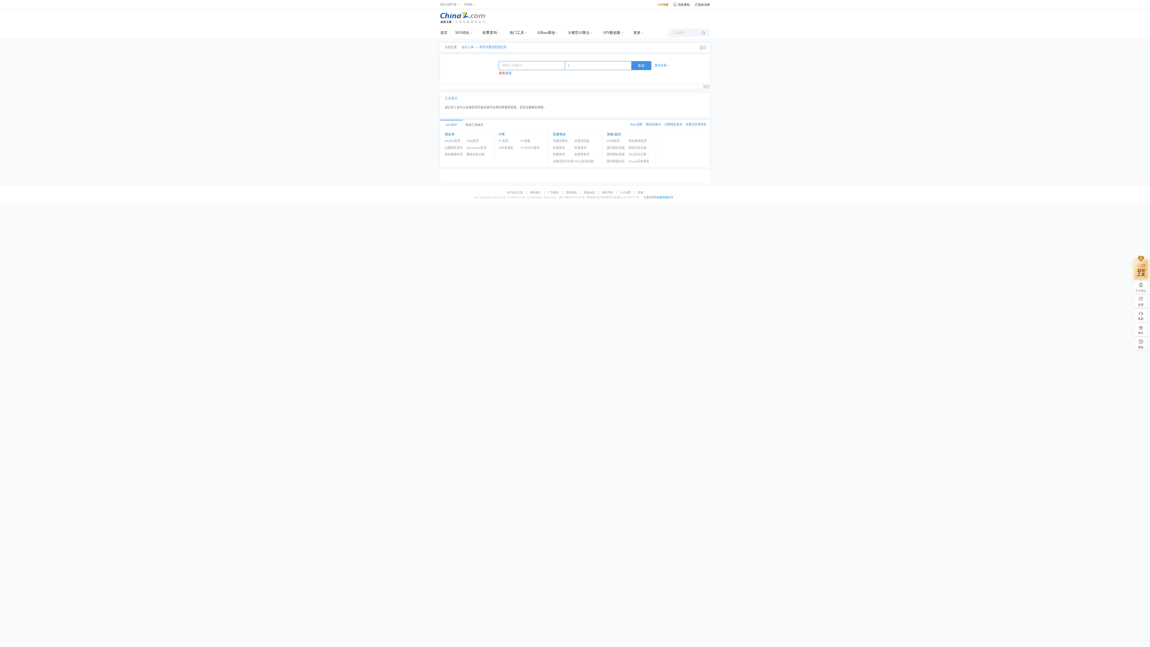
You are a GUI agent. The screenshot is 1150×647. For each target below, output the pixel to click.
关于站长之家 (515, 192)
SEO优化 (462, 33)
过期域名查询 (673, 124)
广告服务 (553, 192)
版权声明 (607, 192)
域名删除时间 (454, 154)
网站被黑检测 (638, 141)
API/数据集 (612, 33)
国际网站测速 (616, 154)
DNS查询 (473, 141)
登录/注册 (704, 4)
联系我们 (535, 192)
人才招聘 (625, 192)
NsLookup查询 (476, 147)
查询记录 (661, 65)
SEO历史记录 (637, 154)
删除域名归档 (476, 154)
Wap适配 (636, 124)
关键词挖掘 (581, 141)
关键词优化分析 (563, 161)
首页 (443, 33)
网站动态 (589, 192)
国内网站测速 (616, 147)
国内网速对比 (616, 161)
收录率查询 (581, 154)
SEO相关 (451, 124)
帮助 (640, 192)
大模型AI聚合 (579, 33)
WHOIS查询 (452, 141)
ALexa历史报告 (639, 161)
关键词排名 (560, 141)
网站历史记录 (638, 147)
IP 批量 (525, 141)
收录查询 (559, 154)
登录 (508, 73)
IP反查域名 (506, 147)
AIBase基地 (546, 33)
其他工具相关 (474, 124)
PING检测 (613, 141)
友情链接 (571, 192)
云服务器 (662, 197)
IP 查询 (503, 141)
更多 (637, 33)
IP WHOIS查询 (530, 147)
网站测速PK (653, 124)
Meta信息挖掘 (584, 161)
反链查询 (559, 147)
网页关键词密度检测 (492, 47)
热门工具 (517, 33)
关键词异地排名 (696, 124)
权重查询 (489, 33)
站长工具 (468, 47)
